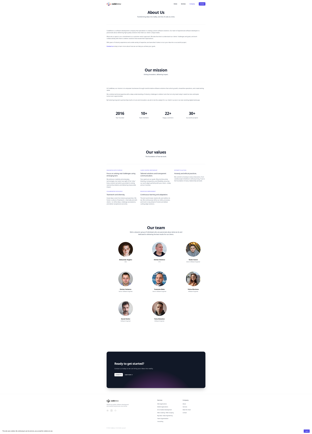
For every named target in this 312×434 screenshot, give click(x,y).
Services (183, 4)
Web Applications (162, 404)
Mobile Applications (162, 407)
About (184, 404)
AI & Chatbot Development (164, 409)
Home (175, 4)
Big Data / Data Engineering (165, 415)
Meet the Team (187, 409)
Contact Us (119, 374)
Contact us (110, 46)
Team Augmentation (162, 418)
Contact (202, 4)
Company (192, 4)
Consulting (160, 421)
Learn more (129, 374)
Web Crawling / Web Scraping (165, 412)
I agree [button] (307, 431)
